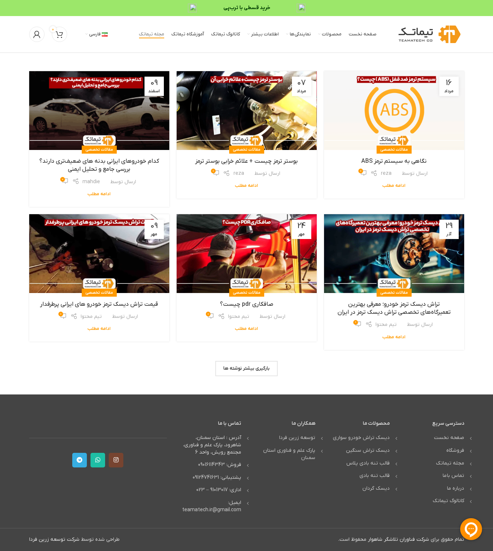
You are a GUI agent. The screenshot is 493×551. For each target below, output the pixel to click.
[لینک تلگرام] (79, 460)
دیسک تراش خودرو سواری (361, 437)
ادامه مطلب (393, 186)
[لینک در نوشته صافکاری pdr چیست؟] (247, 253)
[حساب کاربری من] (37, 34)
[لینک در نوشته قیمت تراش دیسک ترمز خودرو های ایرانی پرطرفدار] (99, 253)
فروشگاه (455, 450)
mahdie (91, 181)
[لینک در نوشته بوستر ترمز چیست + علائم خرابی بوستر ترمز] (247, 110)
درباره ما (455, 488)
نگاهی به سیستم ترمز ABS (394, 161)
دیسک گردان (376, 488)
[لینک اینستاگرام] (116, 460)
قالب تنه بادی (374, 475)
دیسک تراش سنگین (368, 450)
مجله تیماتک (450, 463)
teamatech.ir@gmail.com (211, 509)
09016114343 (211, 464)
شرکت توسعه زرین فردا (54, 539)
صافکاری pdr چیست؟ (246, 304)
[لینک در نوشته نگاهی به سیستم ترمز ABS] (394, 110)
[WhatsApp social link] (97, 460)
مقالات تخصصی (394, 149)
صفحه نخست (449, 437)
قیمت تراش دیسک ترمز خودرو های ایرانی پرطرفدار (99, 304)
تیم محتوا (386, 324)
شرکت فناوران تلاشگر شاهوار (398, 539)
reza (386, 173)
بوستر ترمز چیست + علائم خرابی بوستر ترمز (246, 161)
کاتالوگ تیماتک (448, 500)
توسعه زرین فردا (297, 437)
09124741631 (206, 477)
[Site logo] (429, 34)
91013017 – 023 (212, 489)
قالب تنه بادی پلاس (368, 463)
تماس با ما (453, 475)
